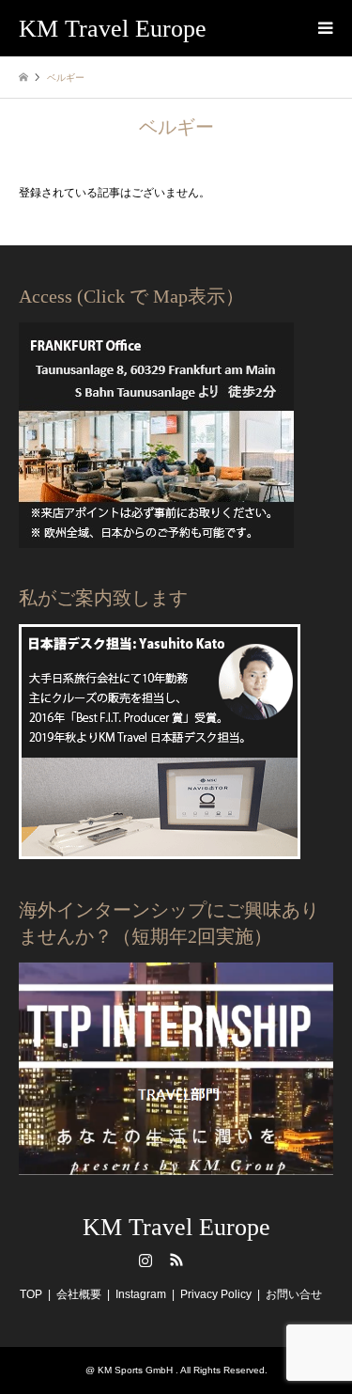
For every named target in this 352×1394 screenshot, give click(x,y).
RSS (176, 1259)
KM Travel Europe (176, 1227)
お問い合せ (294, 1294)
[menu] (324, 28)
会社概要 (78, 1294)
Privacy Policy (216, 1294)
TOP (31, 1294)
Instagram (145, 1259)
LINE (207, 1259)
